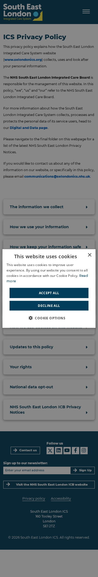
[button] (49, 317)
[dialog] (49, 288)
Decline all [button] (49, 305)
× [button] (89, 255)
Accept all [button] (49, 292)
